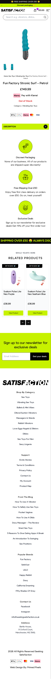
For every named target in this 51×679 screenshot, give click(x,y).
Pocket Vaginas (26, 512)
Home (6, 76)
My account (25, 481)
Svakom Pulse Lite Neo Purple (12, 292)
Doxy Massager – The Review (25, 523)
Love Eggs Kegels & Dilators (25, 429)
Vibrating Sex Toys (22, 76)
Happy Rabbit (25, 575)
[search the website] (45, 17)
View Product (13, 313)
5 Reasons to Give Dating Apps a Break (25, 533)
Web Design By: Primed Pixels (25, 667)
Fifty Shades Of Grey (25, 591)
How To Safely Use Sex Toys (25, 507)
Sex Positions (25, 544)
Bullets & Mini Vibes (25, 408)
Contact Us (25, 476)
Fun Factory (25, 559)
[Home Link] (13, 10)
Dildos (25, 434)
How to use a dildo (25, 518)
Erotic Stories (25, 460)
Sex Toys (12, 76)
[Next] (28, 322)
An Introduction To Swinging (25, 539)
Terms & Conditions (25, 465)
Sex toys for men (25, 439)
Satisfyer (25, 565)
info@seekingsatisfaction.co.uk (25, 617)
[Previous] (22, 322)
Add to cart (41, 674)
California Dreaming (25, 586)
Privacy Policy (25, 470)
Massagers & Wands (25, 418)
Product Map (25, 486)
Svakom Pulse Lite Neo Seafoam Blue (37, 292)
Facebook (25, 607)
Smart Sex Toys (25, 528)
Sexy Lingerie (25, 444)
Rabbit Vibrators (25, 423)
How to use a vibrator (25, 502)
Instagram (25, 612)
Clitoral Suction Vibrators (25, 413)
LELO (25, 570)
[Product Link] (13, 276)
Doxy (25, 580)
